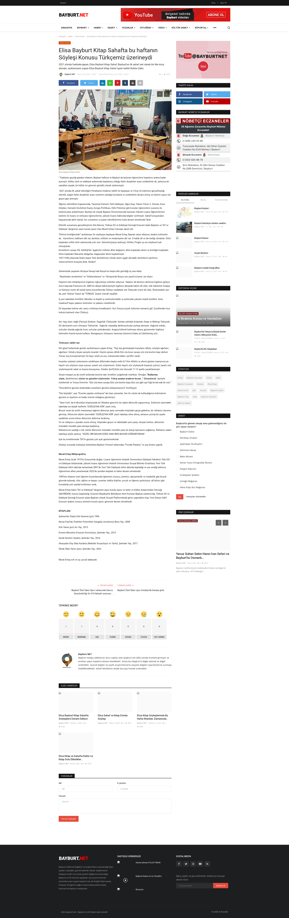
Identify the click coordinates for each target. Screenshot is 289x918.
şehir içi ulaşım (184, 403)
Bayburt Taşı (183, 396)
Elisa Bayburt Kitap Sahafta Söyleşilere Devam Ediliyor (74, 717)
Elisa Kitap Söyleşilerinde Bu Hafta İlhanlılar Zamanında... (152, 717)
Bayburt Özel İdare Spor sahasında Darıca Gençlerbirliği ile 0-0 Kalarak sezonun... (92, 592)
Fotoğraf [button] (146, 27)
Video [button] (161, 27)
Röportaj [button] (201, 27)
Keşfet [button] (112, 27)
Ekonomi (139, 889)
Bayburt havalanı (185, 384)
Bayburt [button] (82, 27)
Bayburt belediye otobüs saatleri (210, 223)
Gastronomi (183, 390)
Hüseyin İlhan (183, 323)
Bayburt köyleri (201, 208)
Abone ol (220, 885)
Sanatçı (200, 384)
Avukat (203, 390)
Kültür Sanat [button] (180, 27)
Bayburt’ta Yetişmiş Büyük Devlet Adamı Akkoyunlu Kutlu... (210, 333)
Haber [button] (97, 27)
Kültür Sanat (80, 36)
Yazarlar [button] (128, 27)
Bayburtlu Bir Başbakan (205, 349)
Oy (179, 496)
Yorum (62, 796)
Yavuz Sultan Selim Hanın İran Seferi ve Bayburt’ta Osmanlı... (202, 556)
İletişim (63, 3)
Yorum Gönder (68, 818)
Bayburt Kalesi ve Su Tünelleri (149, 876)
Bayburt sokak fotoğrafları (207, 268)
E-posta (121, 783)
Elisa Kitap (212, 384)
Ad (60, 783)
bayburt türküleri (208, 396)
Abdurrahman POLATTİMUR (148, 862)
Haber (70, 36)
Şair (194, 390)
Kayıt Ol (223, 3)
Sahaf (180, 377)
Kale (195, 396)
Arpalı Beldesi (201, 253)
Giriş (213, 3)
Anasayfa (66, 27)
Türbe (209, 377)
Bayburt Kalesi (201, 238)
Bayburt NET (70, 74)
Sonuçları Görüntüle (196, 496)
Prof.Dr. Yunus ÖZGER (203, 338)
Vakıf (218, 377)
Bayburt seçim (217, 390)
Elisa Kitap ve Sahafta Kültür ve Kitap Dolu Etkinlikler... (76, 758)
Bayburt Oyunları (194, 377)
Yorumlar (66, 776)
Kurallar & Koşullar (220, 911)
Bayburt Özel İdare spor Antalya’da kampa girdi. (141, 590)
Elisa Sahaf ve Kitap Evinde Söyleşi (112, 717)
